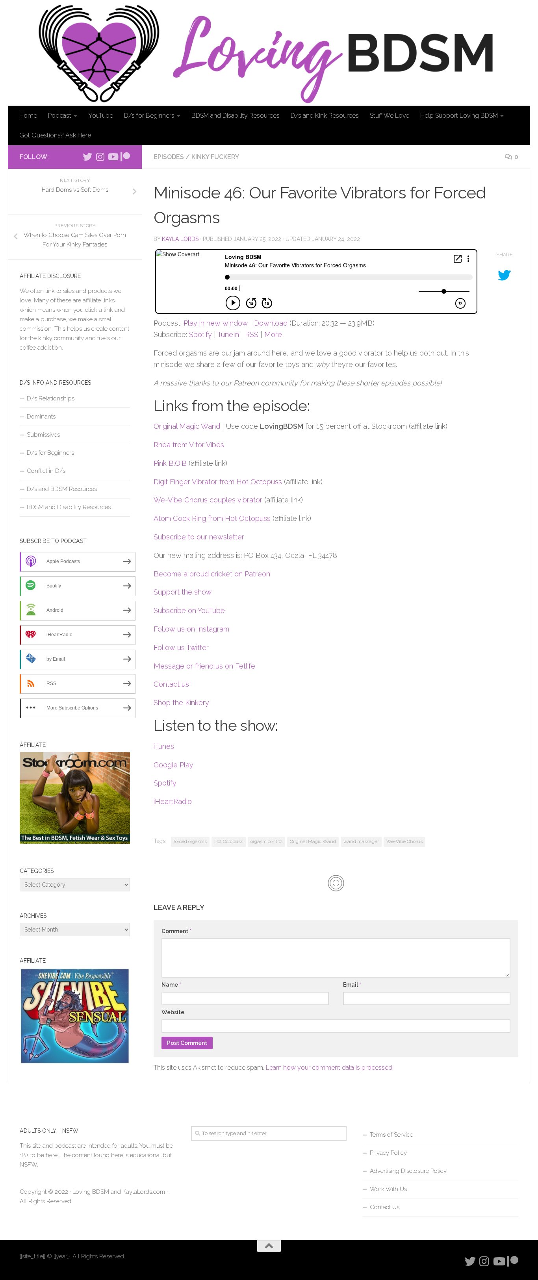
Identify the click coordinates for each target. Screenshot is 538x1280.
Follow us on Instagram (191, 629)
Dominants (41, 416)
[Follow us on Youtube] (112, 156)
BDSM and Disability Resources (235, 115)
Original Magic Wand (187, 426)
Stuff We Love (389, 115)
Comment (176, 931)
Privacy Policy (388, 1152)
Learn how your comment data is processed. (329, 1067)
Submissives (43, 434)
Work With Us (388, 1189)
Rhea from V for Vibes (189, 445)
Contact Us (384, 1207)
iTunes (164, 746)
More (273, 334)
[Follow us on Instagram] (100, 156)
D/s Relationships (50, 398)
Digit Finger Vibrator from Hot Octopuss (218, 482)
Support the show (183, 592)
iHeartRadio (173, 801)
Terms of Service (391, 1134)
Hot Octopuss (228, 841)
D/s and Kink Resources (325, 115)
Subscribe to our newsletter (199, 537)
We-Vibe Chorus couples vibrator (208, 500)
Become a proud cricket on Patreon (212, 574)
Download (271, 323)
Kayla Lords (180, 239)
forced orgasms (190, 841)
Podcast (59, 115)
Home (28, 115)
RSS (251, 334)
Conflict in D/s (46, 470)
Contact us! (172, 684)
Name (171, 985)
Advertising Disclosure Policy (408, 1170)
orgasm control (266, 841)
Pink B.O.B (170, 463)
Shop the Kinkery (181, 702)
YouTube (100, 115)
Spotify (200, 334)
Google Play (173, 765)
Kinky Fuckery (215, 157)
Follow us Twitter (181, 647)
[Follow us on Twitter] (87, 156)
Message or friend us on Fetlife (204, 666)
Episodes (169, 157)
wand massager (361, 841)
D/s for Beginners (149, 115)
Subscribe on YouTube (189, 610)
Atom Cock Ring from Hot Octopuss (212, 518)
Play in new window (216, 323)
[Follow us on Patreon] (125, 156)
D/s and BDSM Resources (62, 489)
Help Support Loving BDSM (459, 115)
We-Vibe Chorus (404, 841)
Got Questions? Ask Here (55, 135)
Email (352, 985)
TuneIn (228, 334)
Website (172, 1012)
